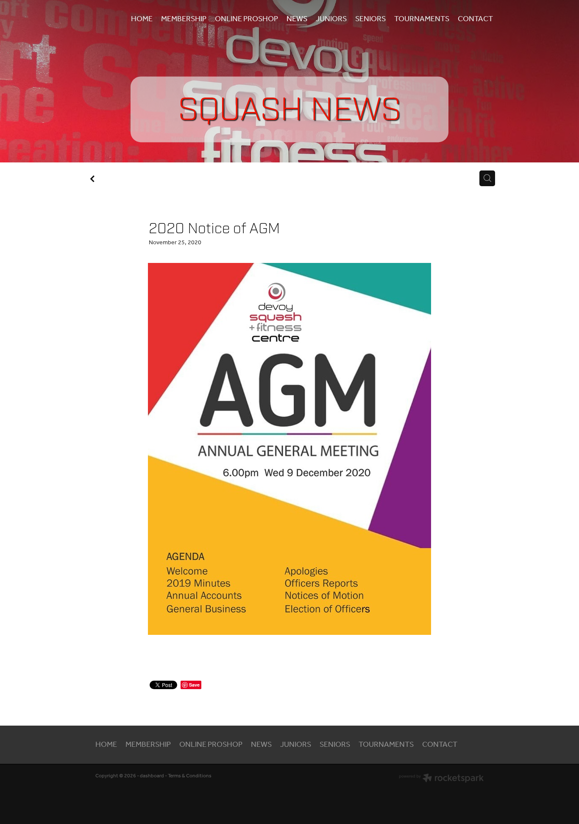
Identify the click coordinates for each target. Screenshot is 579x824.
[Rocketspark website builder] (441, 779)
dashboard (152, 776)
